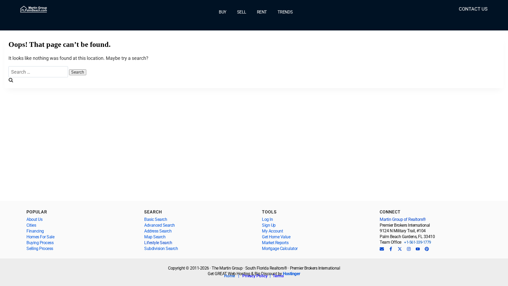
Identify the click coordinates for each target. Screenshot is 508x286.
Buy (222, 12)
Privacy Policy (254, 276)
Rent (262, 12)
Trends (285, 12)
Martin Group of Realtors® (403, 219)
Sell (241, 12)
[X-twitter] (400, 249)
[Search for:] (38, 72)
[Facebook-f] (391, 249)
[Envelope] (382, 249)
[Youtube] (418, 249)
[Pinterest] (427, 249)
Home (229, 276)
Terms (278, 276)
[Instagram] (409, 249)
